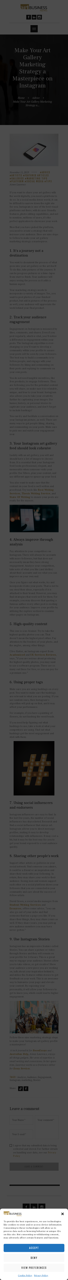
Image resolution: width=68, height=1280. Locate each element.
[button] (62, 1214)
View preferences (34, 1268)
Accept (34, 1248)
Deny (34, 1258)
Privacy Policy (41, 1275)
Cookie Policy (25, 1275)
